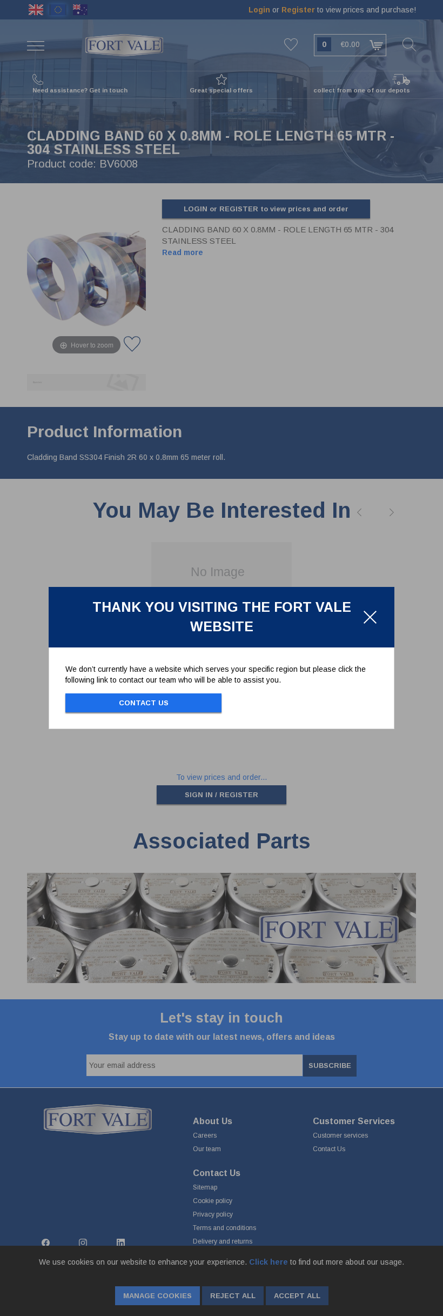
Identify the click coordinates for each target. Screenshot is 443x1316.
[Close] (370, 617)
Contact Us (144, 703)
